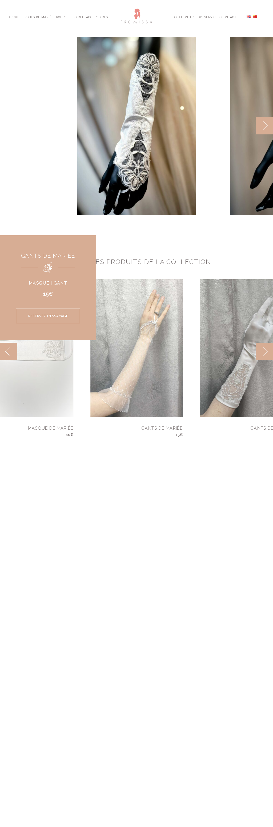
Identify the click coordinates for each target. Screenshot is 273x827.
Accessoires (97, 16)
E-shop (196, 16)
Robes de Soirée (70, 16)
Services (212, 16)
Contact (229, 16)
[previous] (247, 125)
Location (180, 16)
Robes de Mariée (39, 16)
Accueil (15, 16)
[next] (264, 125)
